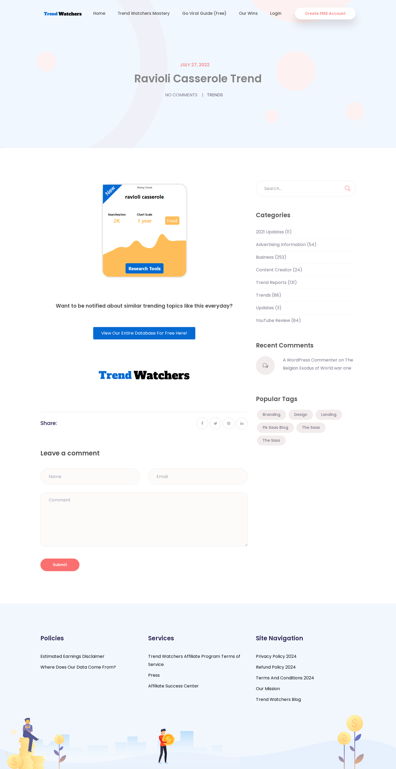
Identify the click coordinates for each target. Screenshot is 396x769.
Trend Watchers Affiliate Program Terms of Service (194, 660)
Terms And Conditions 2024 (285, 678)
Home (99, 13)
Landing (328, 414)
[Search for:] (306, 188)
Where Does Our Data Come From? (78, 667)
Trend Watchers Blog (278, 699)
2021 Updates (274, 232)
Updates (269, 308)
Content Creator (279, 270)
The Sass (271, 440)
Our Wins (248, 13)
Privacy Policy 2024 (276, 656)
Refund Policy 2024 (276, 667)
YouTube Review (278, 320)
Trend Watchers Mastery (144, 13)
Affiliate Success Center (173, 686)
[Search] (347, 188)
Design (300, 414)
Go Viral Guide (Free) (204, 13)
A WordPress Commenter (310, 360)
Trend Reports (276, 282)
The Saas (311, 427)
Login (276, 13)
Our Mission (268, 689)
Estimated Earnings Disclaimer (72, 656)
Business (271, 257)
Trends (215, 95)
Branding (271, 414)
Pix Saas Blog (275, 427)
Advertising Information (286, 244)
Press (154, 675)
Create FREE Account (325, 13)
